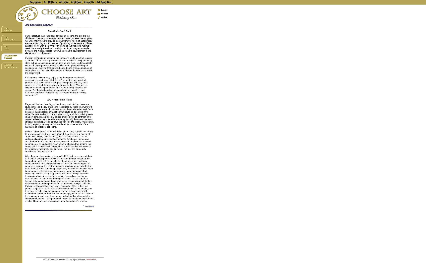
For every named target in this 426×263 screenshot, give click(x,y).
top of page (89, 206)
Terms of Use (91, 260)
